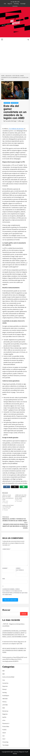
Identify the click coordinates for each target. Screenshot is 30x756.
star (3, 736)
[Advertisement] (15, 57)
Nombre (5, 568)
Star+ (3, 739)
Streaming (16, 3)
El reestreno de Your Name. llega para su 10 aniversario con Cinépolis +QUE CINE (14, 642)
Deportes (5, 686)
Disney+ (4, 689)
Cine (5, 3)
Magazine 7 (22, 751)
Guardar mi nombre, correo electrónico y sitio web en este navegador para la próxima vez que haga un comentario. (14, 591)
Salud (4, 733)
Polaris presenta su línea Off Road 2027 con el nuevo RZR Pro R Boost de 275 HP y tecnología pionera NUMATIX (14, 659)
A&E (3, 671)
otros (3, 720)
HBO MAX (5, 698)
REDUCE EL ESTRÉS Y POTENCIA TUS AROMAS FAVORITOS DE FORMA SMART (14, 518)
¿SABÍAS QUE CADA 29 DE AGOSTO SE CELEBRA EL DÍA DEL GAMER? (20, 496)
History (4, 702)
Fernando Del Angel (11, 121)
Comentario (6, 549)
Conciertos (15, 5)
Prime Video (5, 726)
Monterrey (5, 711)
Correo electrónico (19, 570)
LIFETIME (5, 705)
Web (3, 578)
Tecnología (22, 3)
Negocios (10, 3)
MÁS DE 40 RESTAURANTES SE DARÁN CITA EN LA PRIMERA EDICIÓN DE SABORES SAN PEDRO (14, 650)
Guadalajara (5, 695)
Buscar (6, 610)
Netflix (4, 717)
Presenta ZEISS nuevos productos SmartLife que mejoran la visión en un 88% (15, 525)
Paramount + (5, 723)
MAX (3, 708)
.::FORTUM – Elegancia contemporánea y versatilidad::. (13, 625)
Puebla (4, 729)
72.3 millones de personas (16, 129)
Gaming (4, 692)
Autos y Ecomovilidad (8, 677)
